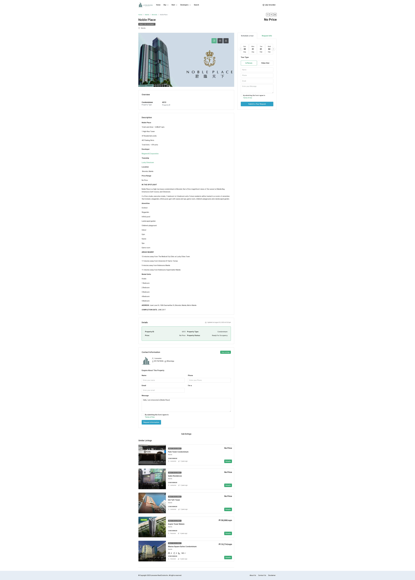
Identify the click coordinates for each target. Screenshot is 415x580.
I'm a (190, 385)
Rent (173, 5)
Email (144, 385)
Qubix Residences (175, 476)
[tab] (214, 40)
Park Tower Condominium (178, 452)
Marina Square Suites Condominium (182, 547)
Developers (184, 5)
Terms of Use (150, 417)
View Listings (225, 352)
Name (144, 375)
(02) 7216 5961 (270, 5)
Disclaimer (272, 575)
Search (196, 5)
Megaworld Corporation (150, 154)
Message (145, 396)
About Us (253, 575)
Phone (190, 375)
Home (158, 5)
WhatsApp (170, 361)
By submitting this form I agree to (157, 416)
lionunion (173, 533)
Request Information (151, 422)
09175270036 (159, 361)
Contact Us (262, 575)
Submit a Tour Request (257, 104)
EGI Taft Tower (174, 500)
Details (228, 461)
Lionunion (173, 461)
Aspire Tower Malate (176, 524)
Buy (165, 5)
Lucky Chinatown (148, 162)
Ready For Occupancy (146, 24)
